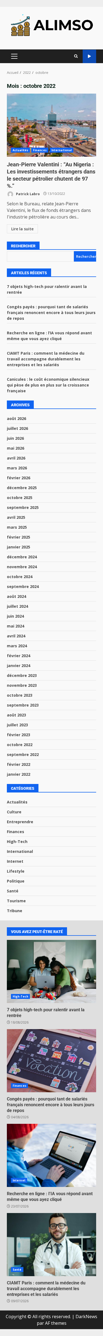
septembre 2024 (23, 586)
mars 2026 (17, 467)
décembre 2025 (22, 487)
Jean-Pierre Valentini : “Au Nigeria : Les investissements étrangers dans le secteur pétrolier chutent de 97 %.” (51, 125)
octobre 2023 (19, 695)
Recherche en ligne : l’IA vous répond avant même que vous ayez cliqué (51, 1155)
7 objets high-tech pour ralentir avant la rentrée (51, 971)
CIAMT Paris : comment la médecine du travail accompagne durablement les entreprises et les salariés (45, 359)
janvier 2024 (18, 665)
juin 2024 (15, 616)
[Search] (76, 56)
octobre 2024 (19, 576)
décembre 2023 (22, 675)
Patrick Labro (27, 193)
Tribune (14, 910)
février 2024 (18, 655)
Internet (15, 861)
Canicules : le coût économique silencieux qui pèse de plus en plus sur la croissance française (48, 385)
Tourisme (16, 900)
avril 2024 (16, 635)
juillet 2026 (17, 428)
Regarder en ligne (89, 56)
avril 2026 (16, 458)
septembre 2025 (23, 507)
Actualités (20, 150)
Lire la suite (22, 228)
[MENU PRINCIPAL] (14, 56)
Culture (14, 811)
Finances (40, 150)
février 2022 (18, 764)
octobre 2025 (19, 497)
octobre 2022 (19, 744)
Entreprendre (20, 821)
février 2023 (18, 734)
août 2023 (16, 715)
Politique (15, 881)
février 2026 (18, 477)
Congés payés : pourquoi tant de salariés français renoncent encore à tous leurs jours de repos (51, 312)
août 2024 (16, 596)
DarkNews (86, 1316)
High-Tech (17, 841)
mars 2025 (17, 527)
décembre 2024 (22, 556)
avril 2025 (16, 517)
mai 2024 (15, 626)
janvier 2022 (18, 774)
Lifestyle (15, 871)
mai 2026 (15, 448)
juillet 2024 (17, 606)
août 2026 (16, 418)
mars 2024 (17, 645)
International (61, 150)
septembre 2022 (23, 754)
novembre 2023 (22, 685)
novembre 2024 (22, 566)
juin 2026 (15, 438)
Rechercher (23, 246)
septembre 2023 (23, 705)
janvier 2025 (18, 547)
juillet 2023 (17, 724)
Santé (12, 891)
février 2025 (18, 537)
